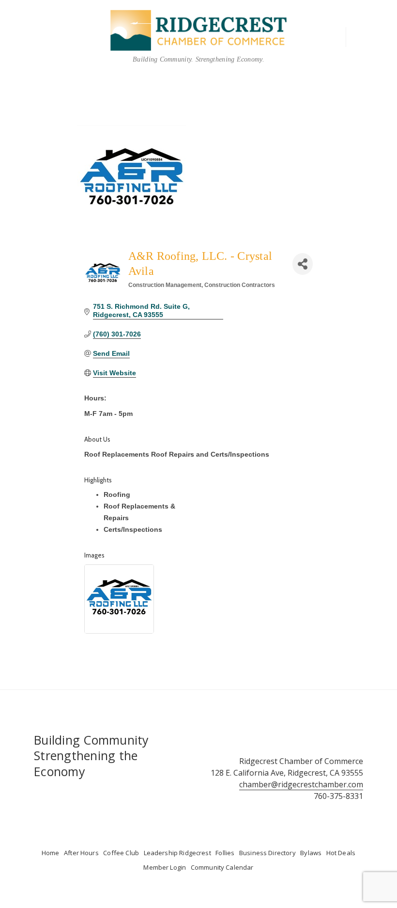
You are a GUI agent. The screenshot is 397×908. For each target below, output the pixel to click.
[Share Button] (302, 264)
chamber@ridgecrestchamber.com (301, 784)
